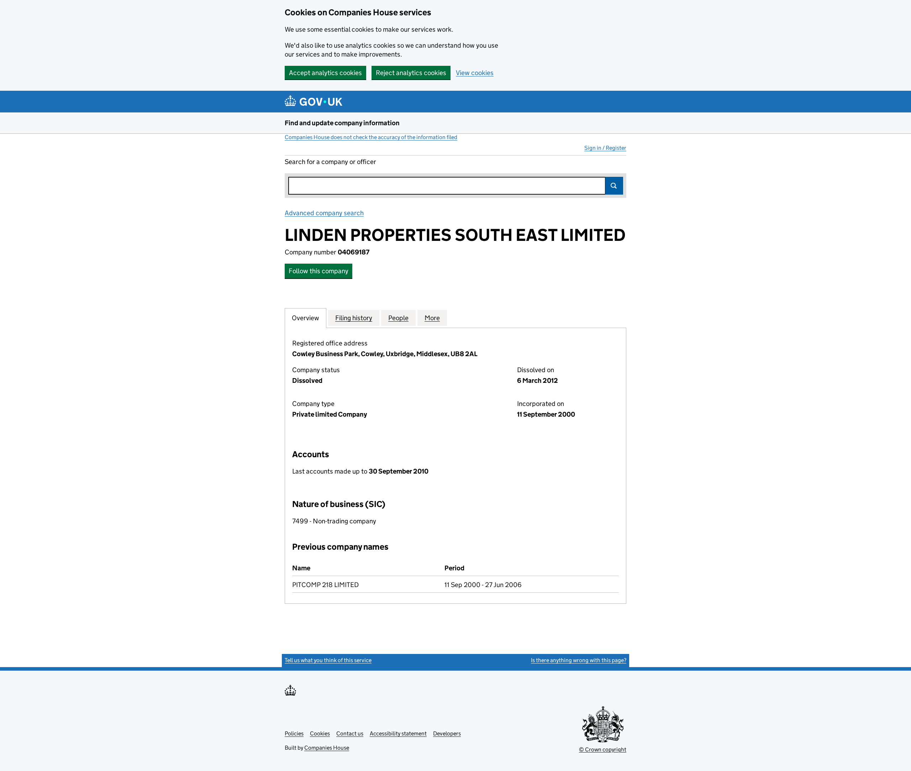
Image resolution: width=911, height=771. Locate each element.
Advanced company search (324, 213)
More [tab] (432, 318)
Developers (447, 733)
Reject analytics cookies (411, 73)
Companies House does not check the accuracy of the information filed (371, 137)
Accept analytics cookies (325, 73)
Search (614, 186)
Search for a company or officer (330, 162)
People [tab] (398, 318)
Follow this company (318, 271)
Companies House (326, 747)
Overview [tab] (305, 318)
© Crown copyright (602, 749)
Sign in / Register (605, 147)
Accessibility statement (398, 733)
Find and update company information (342, 123)
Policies (294, 733)
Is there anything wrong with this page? (578, 660)
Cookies (320, 733)
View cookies (475, 72)
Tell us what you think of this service (328, 660)
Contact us (349, 733)
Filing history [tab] (353, 318)
